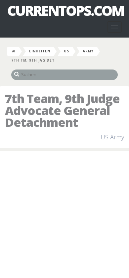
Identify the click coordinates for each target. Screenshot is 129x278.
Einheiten (39, 51)
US (66, 51)
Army (88, 51)
